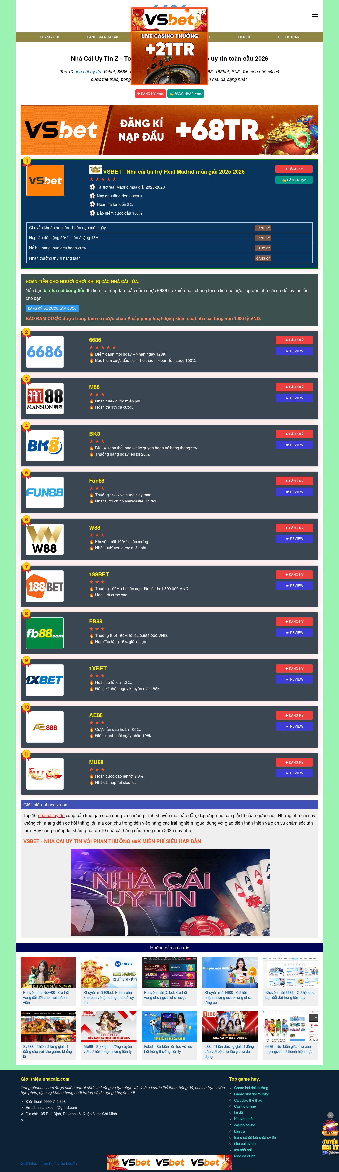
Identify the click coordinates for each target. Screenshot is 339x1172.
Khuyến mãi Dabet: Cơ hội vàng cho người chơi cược (165, 995)
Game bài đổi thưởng (251, 1087)
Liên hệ (244, 36)
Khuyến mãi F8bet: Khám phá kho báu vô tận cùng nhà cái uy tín (109, 997)
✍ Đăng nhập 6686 (186, 93)
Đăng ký (263, 228)
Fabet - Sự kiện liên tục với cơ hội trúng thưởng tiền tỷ (168, 1049)
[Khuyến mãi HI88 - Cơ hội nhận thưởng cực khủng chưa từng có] (230, 986)
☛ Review (294, 351)
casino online (244, 1124)
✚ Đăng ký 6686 (150, 93)
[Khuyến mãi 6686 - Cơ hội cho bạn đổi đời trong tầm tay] (290, 986)
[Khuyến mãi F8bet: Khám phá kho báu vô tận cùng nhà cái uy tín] (109, 986)
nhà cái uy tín (87, 71)
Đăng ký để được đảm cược (52, 308)
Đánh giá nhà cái (102, 36)
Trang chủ (50, 36)
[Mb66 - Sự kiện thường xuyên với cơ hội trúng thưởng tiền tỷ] (109, 1040)
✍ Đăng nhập (294, 179)
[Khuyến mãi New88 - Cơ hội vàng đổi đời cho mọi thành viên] (48, 986)
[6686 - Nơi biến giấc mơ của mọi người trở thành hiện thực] (290, 1040)
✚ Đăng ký (294, 169)
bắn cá (239, 1131)
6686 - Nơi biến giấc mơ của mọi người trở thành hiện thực (289, 1049)
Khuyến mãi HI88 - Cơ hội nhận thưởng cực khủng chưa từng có (228, 997)
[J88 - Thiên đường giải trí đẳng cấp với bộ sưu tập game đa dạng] (230, 1040)
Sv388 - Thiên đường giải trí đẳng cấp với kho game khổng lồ (47, 1051)
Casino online (245, 1106)
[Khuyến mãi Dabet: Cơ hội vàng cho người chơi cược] (169, 986)
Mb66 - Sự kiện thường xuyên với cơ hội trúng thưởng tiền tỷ (108, 1049)
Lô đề (238, 1112)
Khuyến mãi (243, 1118)
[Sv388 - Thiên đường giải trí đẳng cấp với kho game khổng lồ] (48, 1040)
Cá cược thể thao (248, 1100)
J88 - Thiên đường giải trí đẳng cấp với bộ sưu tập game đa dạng (229, 1051)
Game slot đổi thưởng (251, 1093)
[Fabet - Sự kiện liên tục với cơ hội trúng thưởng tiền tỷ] (169, 1040)
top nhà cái (243, 1149)
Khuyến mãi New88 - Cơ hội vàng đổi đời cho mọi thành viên (46, 997)
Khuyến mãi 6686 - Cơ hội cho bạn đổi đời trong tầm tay (289, 995)
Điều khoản (288, 36)
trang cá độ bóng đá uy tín (255, 1137)
